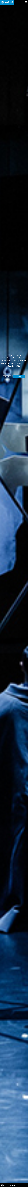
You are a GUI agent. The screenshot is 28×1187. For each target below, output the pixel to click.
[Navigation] (26, 1)
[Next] (23, 598)
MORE (14, 378)
